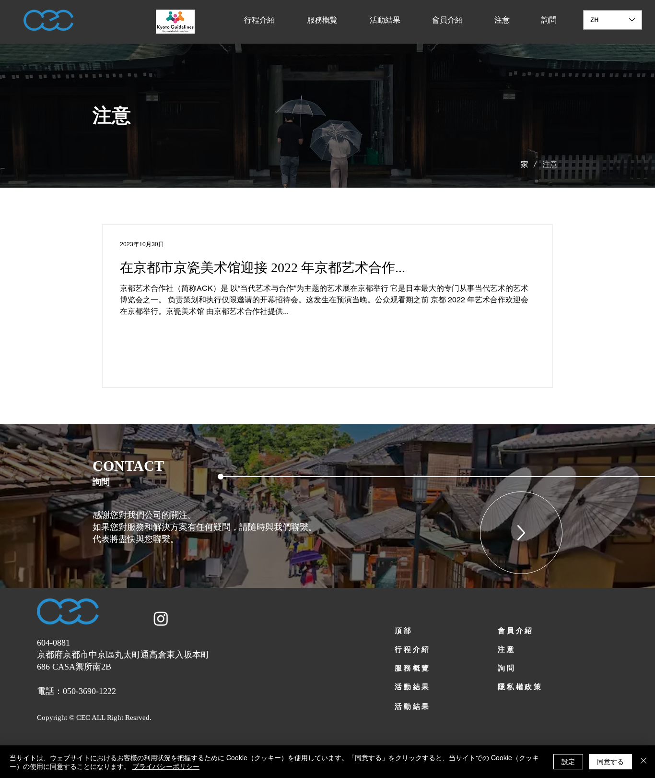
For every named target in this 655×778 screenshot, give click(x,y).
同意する (610, 761)
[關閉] (643, 761)
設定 (568, 761)
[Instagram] (161, 618)
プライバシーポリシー (165, 766)
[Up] (521, 532)
